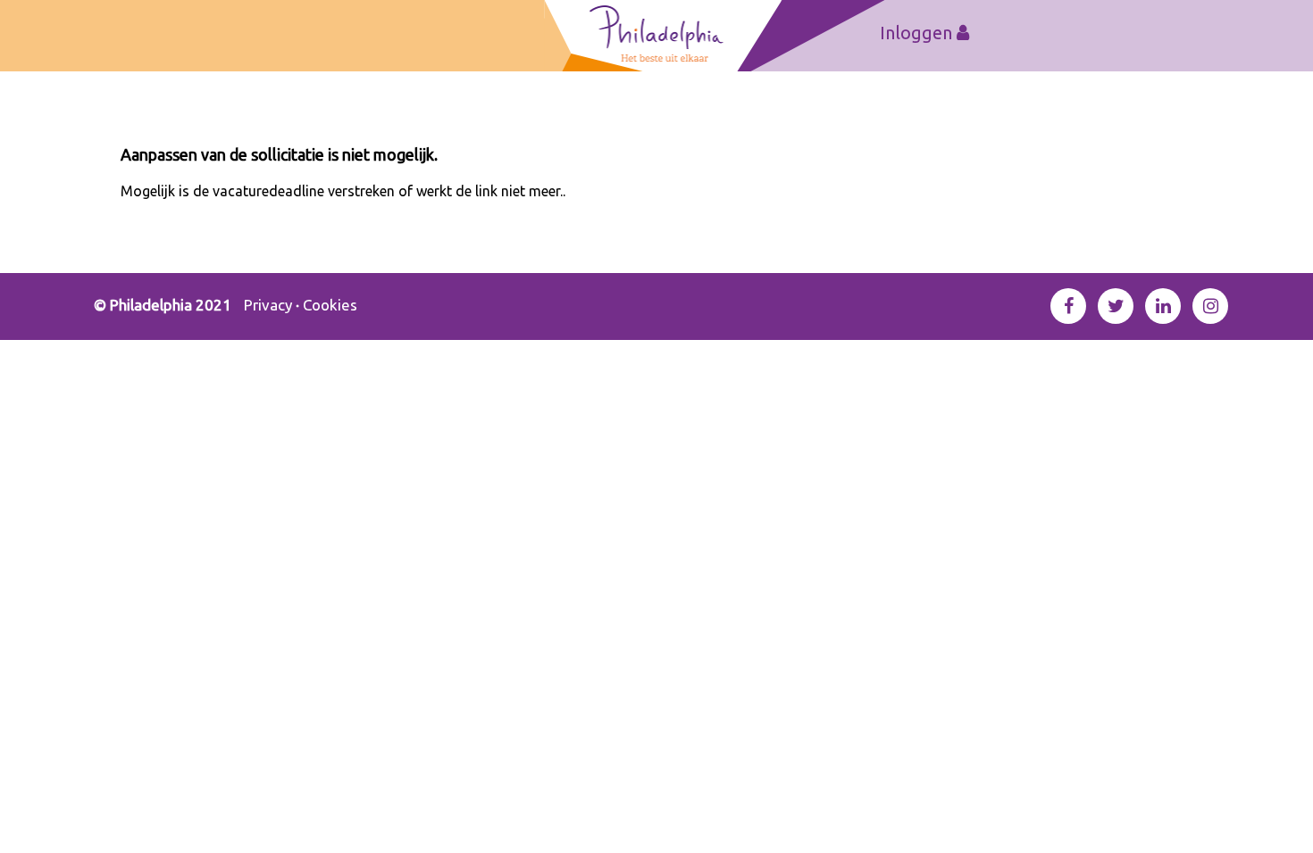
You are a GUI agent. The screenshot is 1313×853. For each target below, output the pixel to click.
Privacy (268, 304)
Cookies (330, 304)
